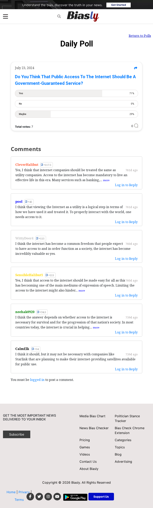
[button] (59, 16)
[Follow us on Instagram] (48, 496)
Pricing (84, 440)
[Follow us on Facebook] (30, 496)
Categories (123, 440)
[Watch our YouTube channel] (57, 496)
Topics (120, 447)
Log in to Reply (126, 185)
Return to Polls (140, 36)
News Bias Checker (94, 428)
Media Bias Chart (92, 416)
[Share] (135, 67)
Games (84, 447)
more (106, 180)
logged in (37, 380)
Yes (76, 93)
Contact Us (88, 462)
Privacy (25, 492)
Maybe (76, 114)
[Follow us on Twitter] (39, 496)
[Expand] (5, 16)
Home (11, 492)
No (76, 103)
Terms (19, 500)
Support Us (101, 496)
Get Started (118, 4)
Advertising (123, 462)
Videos (84, 454)
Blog (118, 454)
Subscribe (16, 434)
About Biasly (88, 469)
